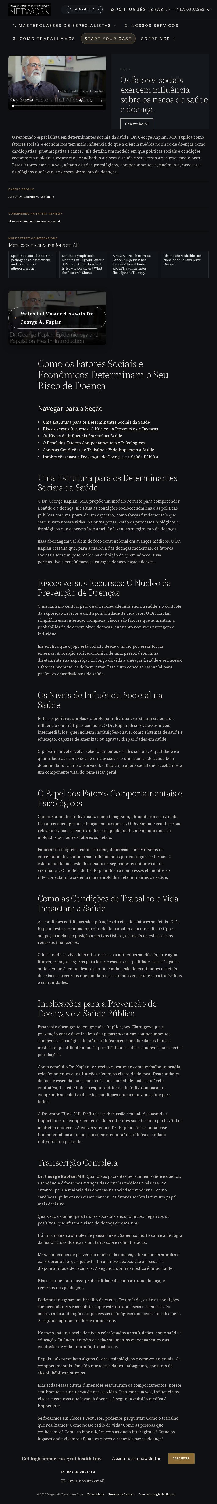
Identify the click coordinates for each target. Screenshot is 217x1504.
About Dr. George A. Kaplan (31, 197)
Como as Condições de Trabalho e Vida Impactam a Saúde (98, 450)
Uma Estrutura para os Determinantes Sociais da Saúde (96, 422)
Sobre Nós (156, 38)
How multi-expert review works (34, 221)
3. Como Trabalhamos (44, 38)
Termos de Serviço (121, 1494)
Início (124, 69)
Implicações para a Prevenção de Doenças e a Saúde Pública (100, 457)
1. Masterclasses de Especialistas (63, 25)
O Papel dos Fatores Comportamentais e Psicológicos (94, 443)
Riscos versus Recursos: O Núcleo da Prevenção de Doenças (100, 429)
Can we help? (137, 124)
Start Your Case (108, 38)
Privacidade (95, 1494)
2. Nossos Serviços (152, 25)
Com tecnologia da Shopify (157, 1494)
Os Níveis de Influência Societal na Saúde (82, 436)
